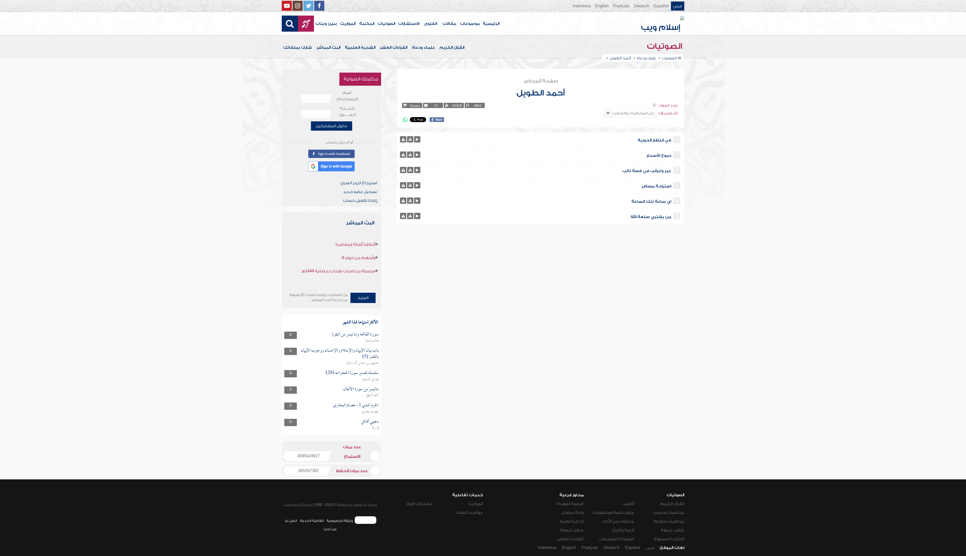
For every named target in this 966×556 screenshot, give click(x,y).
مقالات (449, 23)
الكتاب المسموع (669, 539)
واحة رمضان (573, 512)
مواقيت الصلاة (469, 512)
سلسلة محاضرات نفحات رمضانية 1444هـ (338, 271)
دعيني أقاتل (370, 422)
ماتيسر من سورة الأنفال (361, 389)
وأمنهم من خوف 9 (358, 258)
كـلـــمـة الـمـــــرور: (347, 111)
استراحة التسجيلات (616, 539)
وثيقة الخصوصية (340, 521)
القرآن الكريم (451, 47)
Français (621, 6)
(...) (376, 428)
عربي (677, 6)
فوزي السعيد (370, 379)
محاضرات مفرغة (669, 521)
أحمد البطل (372, 395)
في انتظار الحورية (654, 140)
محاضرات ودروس (668, 512)
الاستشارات (408, 23)
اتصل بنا (291, 521)
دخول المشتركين (331, 126)
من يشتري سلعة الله (650, 217)
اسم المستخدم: (347, 95)
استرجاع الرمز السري (358, 183)
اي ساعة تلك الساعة (651, 201)
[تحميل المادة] (410, 139)
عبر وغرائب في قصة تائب (646, 171)
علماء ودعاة (423, 47)
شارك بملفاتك (297, 47)
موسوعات (470, 23)
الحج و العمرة (571, 521)
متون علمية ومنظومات (613, 512)
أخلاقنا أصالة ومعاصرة (355, 244)
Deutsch (641, 6)
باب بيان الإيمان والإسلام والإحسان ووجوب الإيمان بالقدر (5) (340, 354)
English (602, 6)
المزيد (363, 297)
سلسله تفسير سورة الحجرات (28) (352, 373)
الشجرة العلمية (360, 47)
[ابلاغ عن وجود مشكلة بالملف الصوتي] (403, 139)
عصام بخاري (370, 412)
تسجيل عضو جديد (360, 191)
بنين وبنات (326, 23)
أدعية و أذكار (623, 530)
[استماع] (417, 139)
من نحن (330, 529)
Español (661, 6)
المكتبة (366, 23)
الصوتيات (386, 23)
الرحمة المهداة (570, 503)
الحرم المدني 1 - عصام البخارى (356, 405)
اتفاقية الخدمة (312, 521)
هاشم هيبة (372, 341)
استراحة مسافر (656, 186)
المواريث (347, 23)
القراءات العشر (393, 47)
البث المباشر (328, 47)
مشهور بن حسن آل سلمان (362, 363)
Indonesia (582, 6)
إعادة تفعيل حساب (360, 200)
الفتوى (430, 23)
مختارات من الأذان (618, 521)
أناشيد (628, 503)
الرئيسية (491, 23)
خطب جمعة (672, 530)
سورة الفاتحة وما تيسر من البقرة (355, 334)
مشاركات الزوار (419, 503)
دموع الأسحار (659, 155)
